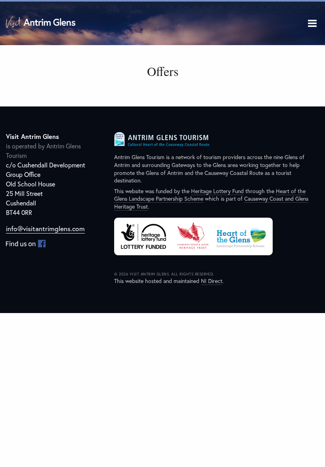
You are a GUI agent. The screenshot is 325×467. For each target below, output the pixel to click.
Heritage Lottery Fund (217, 191)
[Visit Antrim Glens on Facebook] (26, 243)
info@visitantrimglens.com (45, 228)
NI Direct (211, 281)
